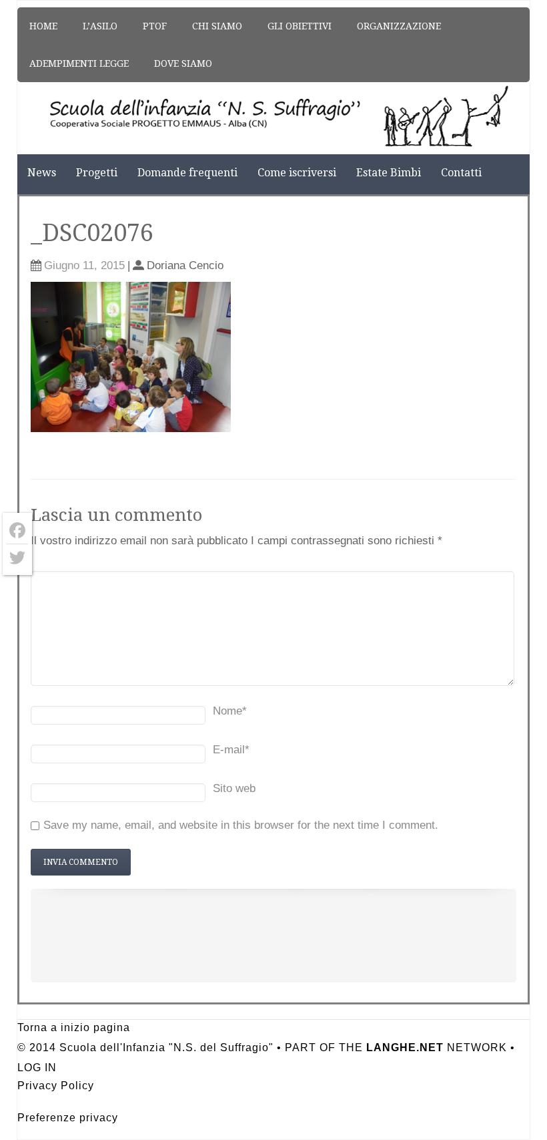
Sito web (234, 788)
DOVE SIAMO (183, 63)
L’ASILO (100, 26)
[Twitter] (17, 557)
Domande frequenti (187, 172)
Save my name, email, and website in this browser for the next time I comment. (240, 825)
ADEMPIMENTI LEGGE (79, 63)
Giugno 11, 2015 (84, 265)
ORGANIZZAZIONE (399, 26)
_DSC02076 (92, 232)
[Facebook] (17, 530)
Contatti (461, 172)
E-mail (231, 749)
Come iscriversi (296, 172)
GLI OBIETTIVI (299, 26)
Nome (230, 711)
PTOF (155, 26)
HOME (43, 26)
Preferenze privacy (67, 1117)
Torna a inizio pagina (73, 1027)
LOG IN (37, 1067)
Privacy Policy (55, 1085)
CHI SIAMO (217, 26)
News (41, 172)
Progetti (96, 172)
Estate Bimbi (388, 172)
